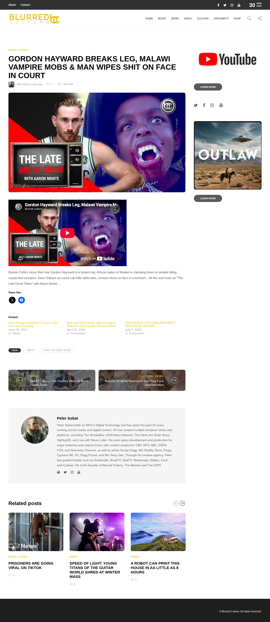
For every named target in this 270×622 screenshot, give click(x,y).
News (175, 18)
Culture (203, 18)
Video (188, 18)
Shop (237, 18)
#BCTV (30, 350)
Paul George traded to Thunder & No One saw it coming (33, 324)
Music (162, 18)
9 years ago (36, 84)
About (12, 4)
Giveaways (221, 18)
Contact (25, 4)
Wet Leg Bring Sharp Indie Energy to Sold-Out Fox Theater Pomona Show (91, 324)
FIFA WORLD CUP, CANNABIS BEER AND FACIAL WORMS (150, 324)
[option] (35, 544)
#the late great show (57, 350)
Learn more (208, 87)
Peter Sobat (23, 84)
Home (149, 18)
